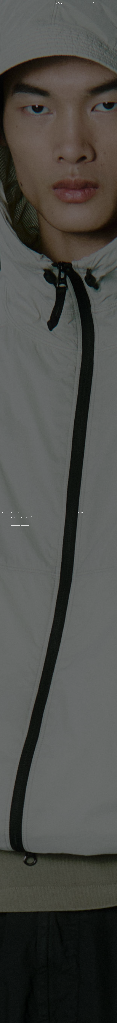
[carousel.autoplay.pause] (11, 524)
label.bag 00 (112, 2)
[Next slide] (29, 524)
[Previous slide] (27, 524)
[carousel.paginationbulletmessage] (15, 525)
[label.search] (93, 2)
